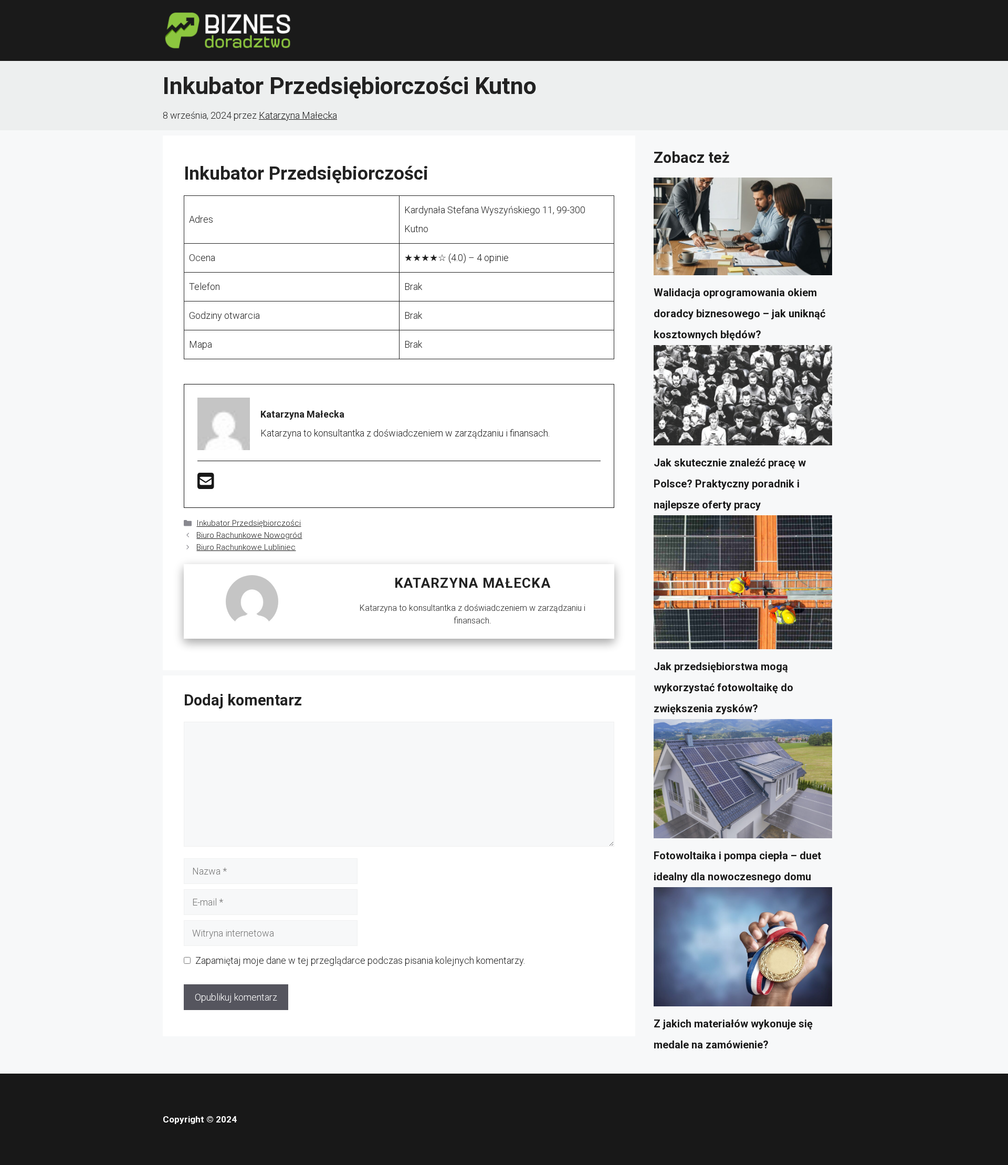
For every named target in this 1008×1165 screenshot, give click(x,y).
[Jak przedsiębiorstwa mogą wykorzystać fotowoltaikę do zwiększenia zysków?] (743, 585)
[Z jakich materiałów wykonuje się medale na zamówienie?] (743, 950)
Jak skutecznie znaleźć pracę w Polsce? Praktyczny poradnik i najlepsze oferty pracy (730, 483)
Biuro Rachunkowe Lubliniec (246, 547)
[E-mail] (205, 484)
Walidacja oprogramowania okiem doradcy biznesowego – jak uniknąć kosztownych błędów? (739, 313)
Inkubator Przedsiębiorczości (248, 523)
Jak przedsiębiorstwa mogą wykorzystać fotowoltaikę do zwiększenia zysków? (723, 687)
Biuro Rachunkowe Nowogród (249, 535)
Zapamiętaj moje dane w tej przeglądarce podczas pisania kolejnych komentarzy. (360, 960)
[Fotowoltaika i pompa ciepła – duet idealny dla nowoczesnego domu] (743, 782)
